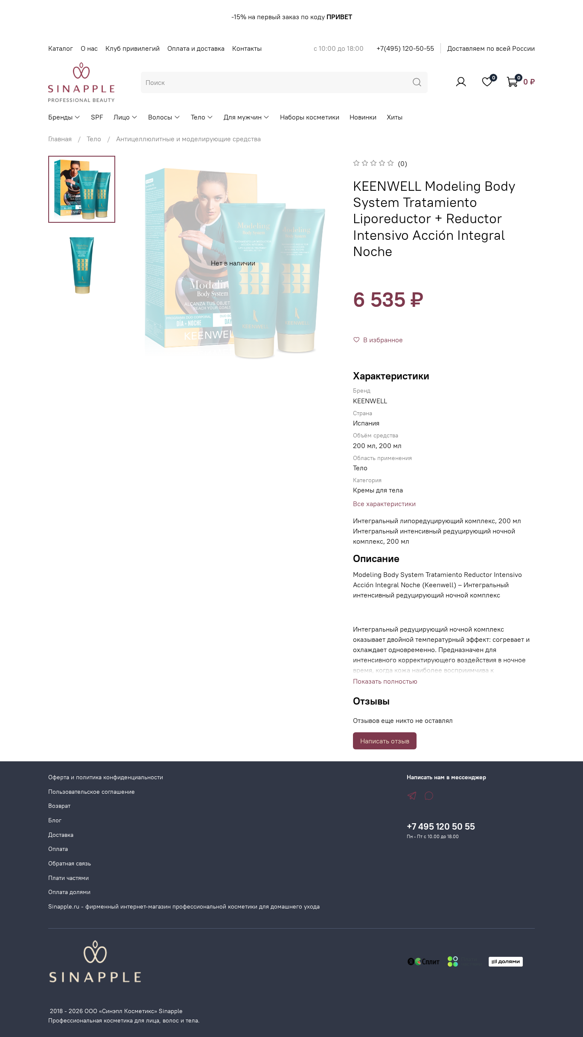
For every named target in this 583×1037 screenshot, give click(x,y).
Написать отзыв (384, 741)
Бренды (60, 117)
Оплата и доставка (195, 48)
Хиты (394, 117)
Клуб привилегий (132, 48)
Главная (60, 138)
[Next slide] (323, 263)
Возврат (59, 806)
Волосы (160, 117)
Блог (54, 820)
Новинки (363, 117)
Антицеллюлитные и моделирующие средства (188, 138)
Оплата (58, 849)
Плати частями (68, 878)
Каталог (60, 48)
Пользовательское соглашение (91, 791)
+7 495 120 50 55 (441, 826)
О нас (89, 48)
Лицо (122, 117)
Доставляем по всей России (491, 48)
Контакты (247, 48)
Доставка (60, 835)
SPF (97, 117)
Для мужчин (243, 117)
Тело (198, 117)
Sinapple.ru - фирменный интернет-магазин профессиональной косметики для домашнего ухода (184, 906)
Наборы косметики (309, 117)
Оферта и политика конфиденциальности (105, 777)
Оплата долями (69, 892)
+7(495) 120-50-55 (405, 48)
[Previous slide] (143, 263)
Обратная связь (69, 863)
